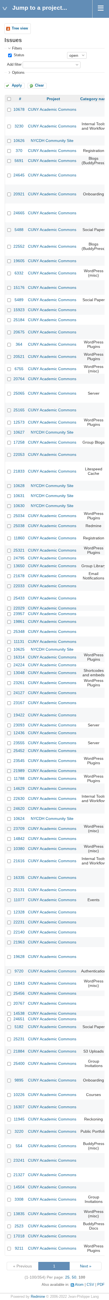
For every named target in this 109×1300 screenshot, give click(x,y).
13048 (19, 672)
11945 (19, 1119)
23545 (19, 760)
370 (19, 150)
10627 (19, 432)
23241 (19, 1160)
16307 (19, 1107)
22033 (19, 586)
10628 (19, 485)
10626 (19, 140)
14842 (19, 838)
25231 (19, 1039)
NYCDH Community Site (52, 140)
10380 (19, 848)
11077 (19, 900)
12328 (19, 912)
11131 (19, 641)
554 (19, 1146)
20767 (19, 1003)
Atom (79, 1285)
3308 (19, 1199)
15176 (19, 287)
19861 (19, 621)
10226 (19, 1094)
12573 (19, 422)
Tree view (20, 28)
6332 (19, 273)
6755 (19, 369)
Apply (17, 85)
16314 (19, 657)
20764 (19, 379)
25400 (19, 1063)
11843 (19, 983)
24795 (19, 558)
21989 (19, 770)
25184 (19, 320)
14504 (19, 1187)
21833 (19, 471)
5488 (19, 229)
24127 (19, 692)
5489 (19, 300)
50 (74, 1277)
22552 (19, 246)
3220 (19, 1131)
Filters (17, 48)
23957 (19, 613)
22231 (19, 922)
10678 (19, 109)
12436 (19, 733)
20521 (19, 356)
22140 (19, 932)
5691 (19, 160)
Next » (85, 1266)
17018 (19, 1236)
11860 (19, 538)
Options (18, 73)
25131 (19, 890)
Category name (94, 99)
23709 (19, 828)
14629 (19, 788)
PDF (101, 1285)
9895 (19, 1080)
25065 (19, 393)
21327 (19, 1175)
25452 (19, 750)
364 (19, 344)
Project (53, 99)
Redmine (38, 1297)
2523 (19, 1226)
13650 (19, 566)
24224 (19, 665)
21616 (19, 861)
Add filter (14, 65)
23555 (19, 743)
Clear (39, 85)
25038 (19, 526)
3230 (19, 126)
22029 (19, 608)
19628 (19, 956)
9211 (19, 1248)
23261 (19, 682)
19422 (19, 715)
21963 (19, 942)
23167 (19, 703)
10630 (19, 505)
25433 (19, 598)
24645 (19, 175)
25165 (19, 410)
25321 (19, 550)
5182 (19, 1026)
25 (67, 1277)
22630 (19, 798)
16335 (19, 877)
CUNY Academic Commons (52, 109)
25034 (19, 515)
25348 (19, 631)
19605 (19, 261)
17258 (19, 442)
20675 (19, 332)
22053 (19, 454)
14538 (19, 1013)
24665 (19, 213)
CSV (90, 1285)
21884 (19, 1051)
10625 (19, 649)
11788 (19, 778)
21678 (19, 576)
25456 (19, 993)
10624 (19, 818)
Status (18, 55)
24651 (19, 1019)
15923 (19, 310)
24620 (19, 808)
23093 (19, 725)
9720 (19, 971)
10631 (19, 495)
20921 (19, 194)
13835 (19, 1213)
